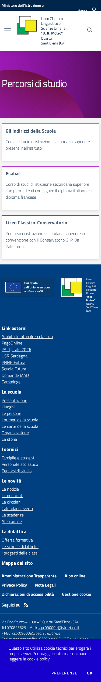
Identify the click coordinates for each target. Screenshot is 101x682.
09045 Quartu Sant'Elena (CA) (54, 622)
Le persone (11, 413)
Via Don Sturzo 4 (14, 622)
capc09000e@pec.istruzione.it (36, 633)
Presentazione (14, 400)
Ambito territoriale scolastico (27, 336)
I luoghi (8, 407)
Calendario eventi (17, 508)
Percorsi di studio (17, 470)
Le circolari (11, 502)
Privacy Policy (14, 585)
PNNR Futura (13, 362)
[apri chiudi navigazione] (7, 30)
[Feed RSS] (26, 604)
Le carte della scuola (20, 426)
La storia (9, 439)
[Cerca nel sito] (90, 30)
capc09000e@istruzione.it (58, 627)
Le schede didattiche (20, 546)
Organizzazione (15, 432)
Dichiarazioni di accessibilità (28, 594)
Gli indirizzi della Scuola (31, 131)
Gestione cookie (76, 594)
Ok (89, 673)
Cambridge (11, 381)
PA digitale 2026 (16, 349)
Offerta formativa (17, 540)
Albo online (12, 521)
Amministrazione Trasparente (29, 576)
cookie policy (38, 659)
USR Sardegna (14, 356)
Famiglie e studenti (18, 457)
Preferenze (64, 673)
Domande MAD (15, 375)
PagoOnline (12, 343)
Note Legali (45, 585)
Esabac (13, 173)
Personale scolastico (20, 464)
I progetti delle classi (20, 553)
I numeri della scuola (20, 419)
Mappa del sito (17, 563)
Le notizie (10, 489)
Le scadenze (13, 515)
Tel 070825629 (14, 627)
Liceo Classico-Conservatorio (36, 222)
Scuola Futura (14, 369)
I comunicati (12, 495)
